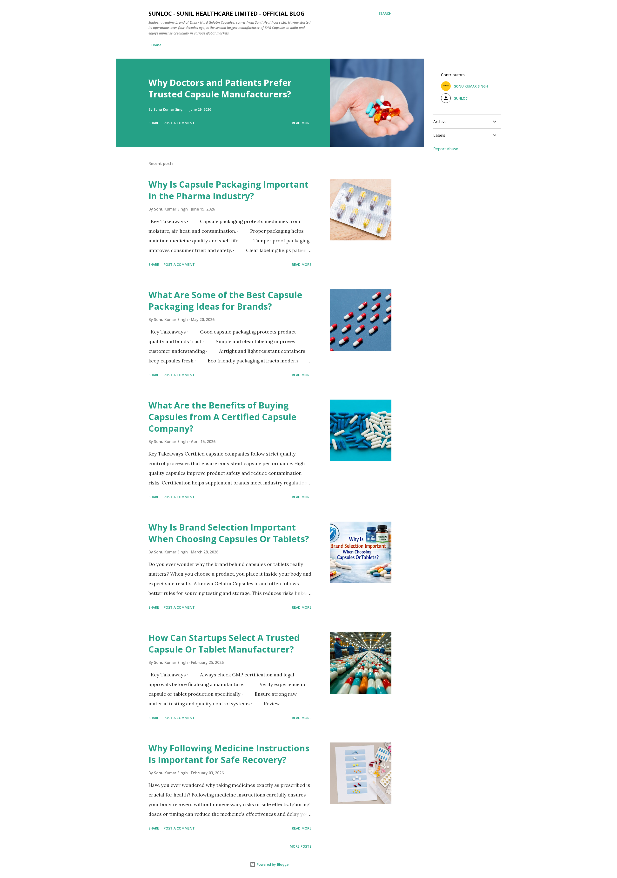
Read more (301, 123)
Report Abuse (445, 148)
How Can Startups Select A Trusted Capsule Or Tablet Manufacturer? (224, 643)
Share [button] (153, 123)
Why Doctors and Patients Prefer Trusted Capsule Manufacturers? (220, 88)
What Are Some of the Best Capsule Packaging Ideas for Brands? (225, 300)
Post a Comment (179, 123)
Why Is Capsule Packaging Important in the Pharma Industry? (228, 190)
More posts (300, 846)
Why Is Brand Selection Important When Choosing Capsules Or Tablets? (228, 533)
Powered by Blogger (273, 864)
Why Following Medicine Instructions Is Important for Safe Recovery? (228, 754)
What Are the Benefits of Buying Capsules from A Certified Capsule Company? (222, 416)
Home (156, 45)
